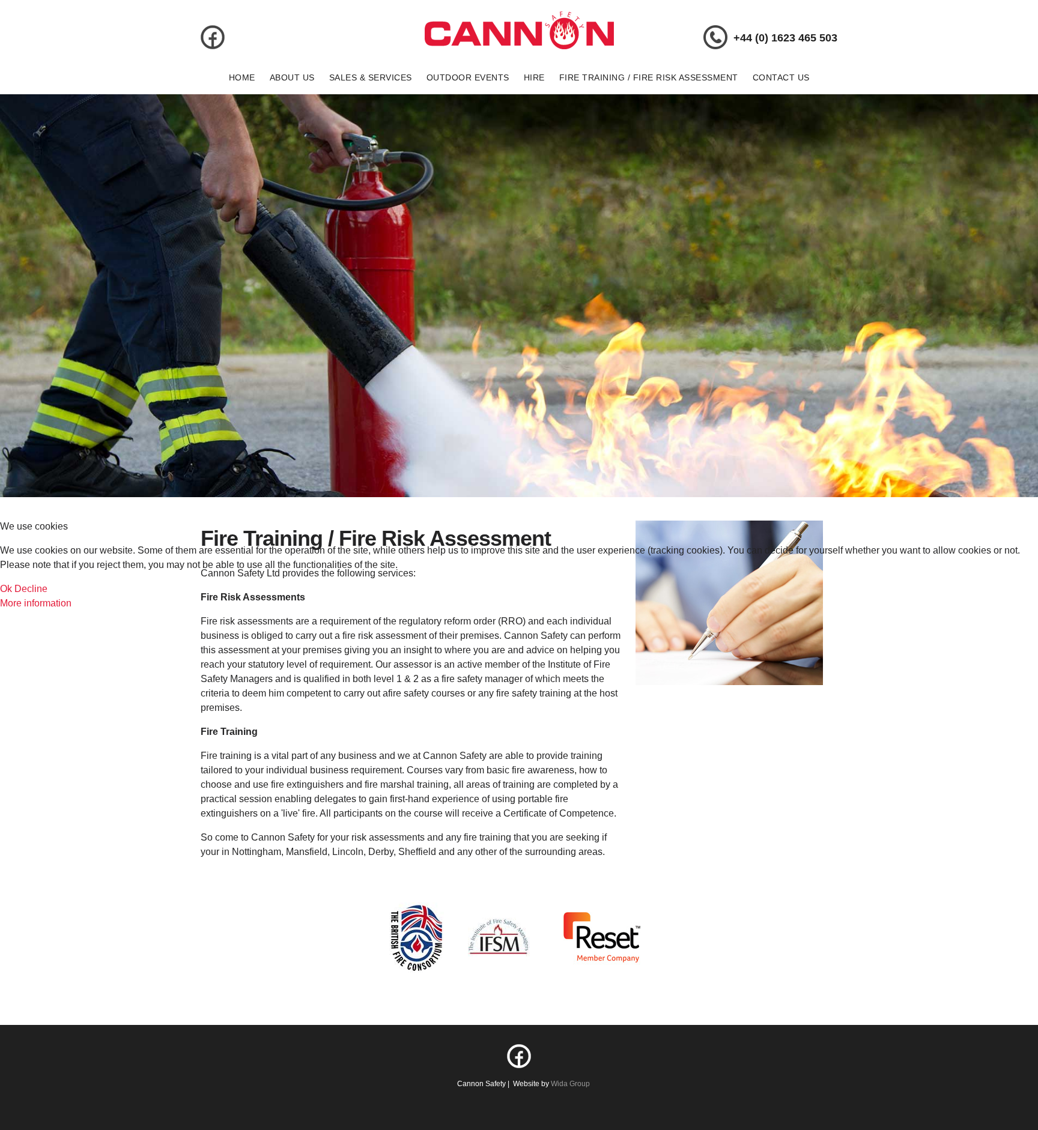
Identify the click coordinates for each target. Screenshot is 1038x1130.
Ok (6, 589)
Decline (30, 589)
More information (35, 603)
